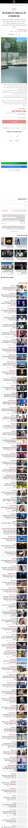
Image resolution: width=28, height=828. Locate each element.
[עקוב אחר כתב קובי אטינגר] (17, 30)
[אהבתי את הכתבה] (17, 136)
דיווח (5, 223)
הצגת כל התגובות (14, 231)
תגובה (2, 223)
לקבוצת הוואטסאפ (13, 163)
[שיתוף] (16, 34)
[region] (14, 60)
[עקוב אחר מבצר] (11, 128)
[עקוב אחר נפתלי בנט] (21, 128)
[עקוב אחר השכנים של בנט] (2, 128)
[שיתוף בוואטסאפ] (19, 34)
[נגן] (14, 60)
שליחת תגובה (4, 210)
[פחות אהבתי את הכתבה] (11, 136)
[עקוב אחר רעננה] (16, 128)
